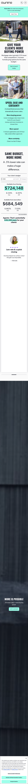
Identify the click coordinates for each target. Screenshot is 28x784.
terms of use (15, 769)
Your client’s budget (14, 175)
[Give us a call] (21, 2)
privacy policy (6, 769)
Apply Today (14, 14)
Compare (24, 179)
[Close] (26, 758)
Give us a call (21, 2)
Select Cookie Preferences (14, 773)
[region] (14, 770)
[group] (14, 303)
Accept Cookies (14, 781)
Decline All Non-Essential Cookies (14, 777)
